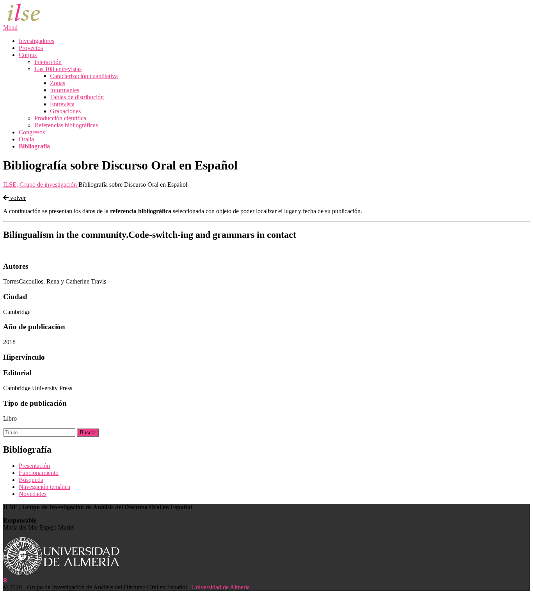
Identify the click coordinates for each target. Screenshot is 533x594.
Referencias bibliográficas (66, 125)
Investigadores (36, 40)
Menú (10, 27)
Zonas (57, 83)
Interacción (48, 62)
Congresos (32, 132)
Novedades (32, 494)
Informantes (64, 90)
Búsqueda (31, 479)
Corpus (28, 55)
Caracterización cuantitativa (84, 76)
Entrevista (62, 104)
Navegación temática (44, 486)
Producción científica (60, 118)
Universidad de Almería (220, 587)
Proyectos (31, 48)
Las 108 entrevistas (58, 69)
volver (17, 197)
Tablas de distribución (77, 97)
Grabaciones (65, 111)
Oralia (26, 139)
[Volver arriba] (5, 580)
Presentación (34, 465)
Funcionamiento (39, 472)
